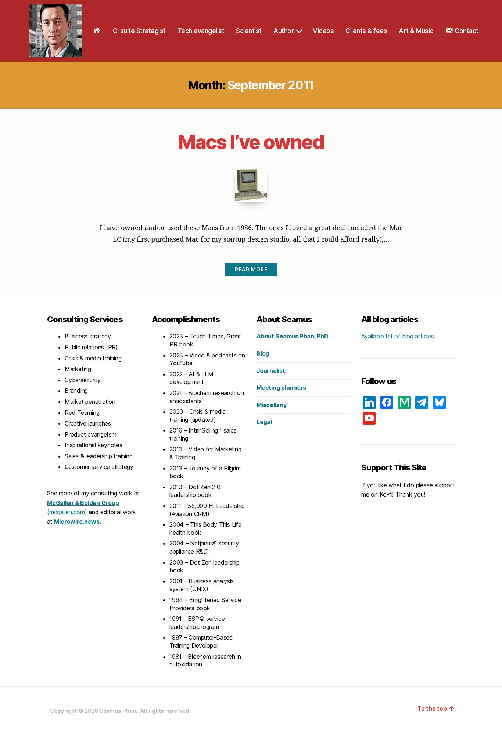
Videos (323, 31)
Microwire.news (77, 521)
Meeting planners (281, 387)
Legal (264, 422)
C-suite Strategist (139, 31)
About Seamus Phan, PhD (293, 336)
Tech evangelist (201, 31)
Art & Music (416, 31)
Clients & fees (366, 31)
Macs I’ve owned (251, 142)
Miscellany (272, 405)
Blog (263, 353)
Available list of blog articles (397, 336)
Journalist (271, 370)
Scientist (249, 31)
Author (283, 31)
